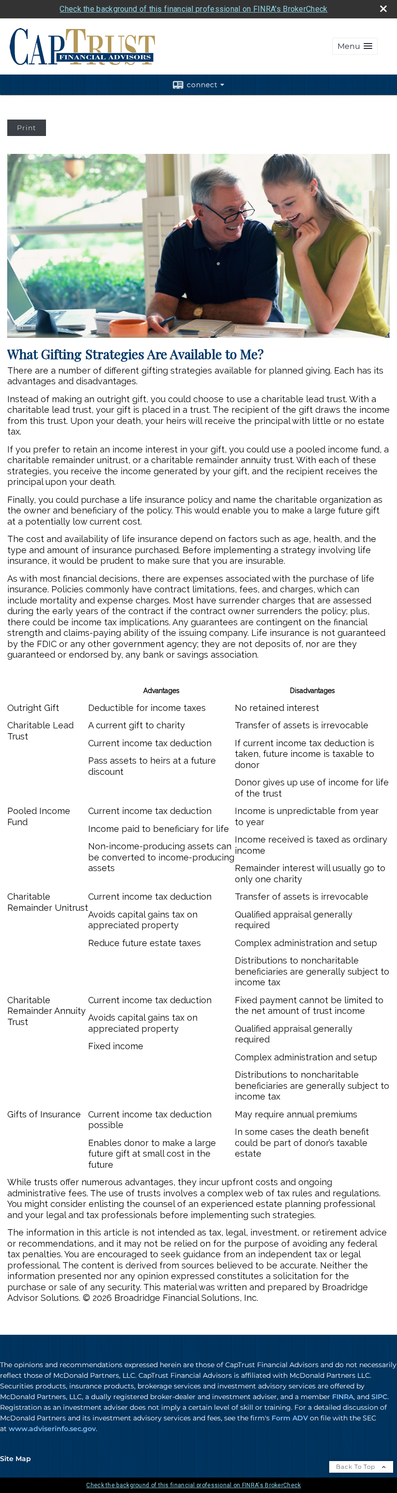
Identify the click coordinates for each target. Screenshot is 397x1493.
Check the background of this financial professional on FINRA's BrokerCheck (193, 9)
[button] (355, 46)
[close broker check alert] (383, 9)
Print (26, 127)
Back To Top (356, 1466)
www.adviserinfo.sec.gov (52, 1428)
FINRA (342, 1396)
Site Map (15, 1458)
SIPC (379, 1396)
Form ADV (290, 1418)
